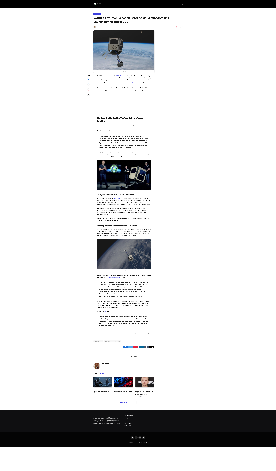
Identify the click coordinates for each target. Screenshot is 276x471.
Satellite (114, 341)
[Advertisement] (124, 104)
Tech (119, 4)
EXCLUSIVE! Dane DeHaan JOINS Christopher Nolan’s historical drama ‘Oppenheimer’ (144, 393)
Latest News (107, 341)
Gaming (95, 389)
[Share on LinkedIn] (179, 27)
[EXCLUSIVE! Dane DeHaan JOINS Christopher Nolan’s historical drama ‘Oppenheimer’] (144, 382)
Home (107, 4)
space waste (100, 335)
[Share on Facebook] (172, 27)
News (112, 4)
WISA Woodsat (120, 76)
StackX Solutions (144, 442)
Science (126, 4)
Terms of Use (127, 423)
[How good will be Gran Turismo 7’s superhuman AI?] (123, 382)
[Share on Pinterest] (176, 27)
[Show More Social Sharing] (181, 27)
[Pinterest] (88, 90)
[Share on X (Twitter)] (174, 27)
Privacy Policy (127, 425)
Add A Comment (124, 402)
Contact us (126, 421)
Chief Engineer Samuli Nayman (114, 277)
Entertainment (135, 4)
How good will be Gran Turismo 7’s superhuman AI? (123, 392)
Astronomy (97, 13)
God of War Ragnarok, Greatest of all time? (102, 392)
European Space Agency (128, 82)
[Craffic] (97, 4)
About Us (126, 418)
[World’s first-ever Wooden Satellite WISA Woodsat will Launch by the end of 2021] (123, 50)
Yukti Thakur (100, 27)
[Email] (88, 94)
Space (119, 341)
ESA (102, 341)
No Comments (128, 27)
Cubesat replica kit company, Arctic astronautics (128, 127)
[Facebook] (88, 79)
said (116, 131)
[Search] (182, 4)
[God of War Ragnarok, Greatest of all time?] (102, 382)
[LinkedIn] (88, 87)
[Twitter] (88, 83)
